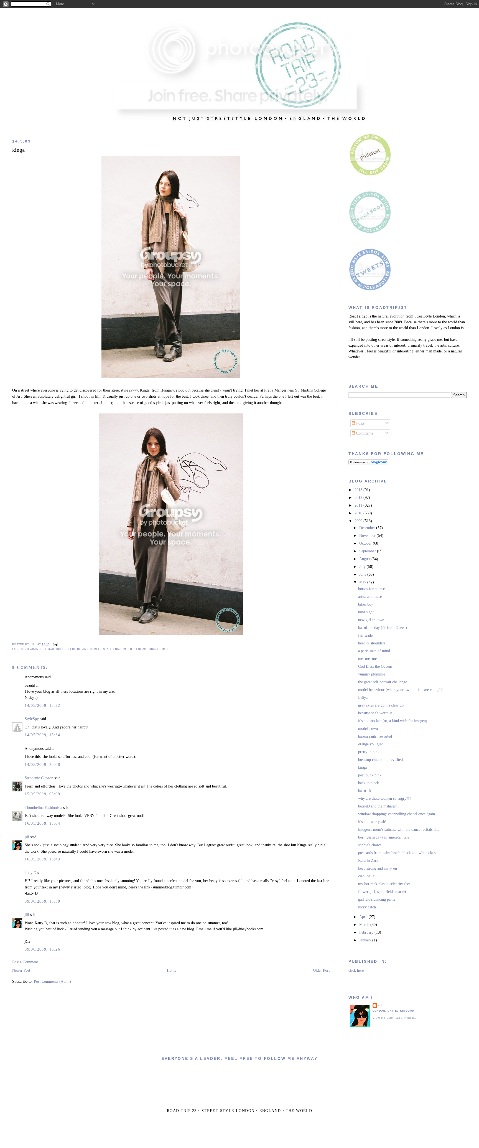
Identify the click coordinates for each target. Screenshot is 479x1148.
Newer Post (21, 970)
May (363, 582)
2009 (359, 521)
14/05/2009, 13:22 (42, 705)
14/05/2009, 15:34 (42, 735)
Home (171, 970)
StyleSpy (32, 719)
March (364, 925)
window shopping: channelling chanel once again (396, 814)
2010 (359, 513)
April (364, 917)
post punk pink (369, 775)
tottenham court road (148, 649)
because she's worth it (375, 713)
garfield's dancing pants (376, 899)
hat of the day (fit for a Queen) (382, 628)
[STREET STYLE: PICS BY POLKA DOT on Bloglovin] (368, 464)
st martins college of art (65, 649)
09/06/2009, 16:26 (42, 949)
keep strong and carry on (377, 868)
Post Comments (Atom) (52, 981)
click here (356, 970)
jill (27, 837)
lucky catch (367, 907)
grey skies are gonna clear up (381, 705)
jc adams (32, 649)
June (363, 574)
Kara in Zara (368, 861)
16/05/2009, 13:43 (42, 859)
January (365, 940)
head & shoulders (371, 643)
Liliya (363, 697)
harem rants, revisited (375, 736)
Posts (359, 423)
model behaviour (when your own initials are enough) (400, 690)
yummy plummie (371, 674)
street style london (108, 649)
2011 (359, 505)
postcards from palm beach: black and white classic (398, 853)
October (366, 543)
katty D (30, 873)
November (368, 536)
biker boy (365, 604)
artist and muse (370, 597)
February (366, 932)
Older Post (321, 970)
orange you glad (370, 744)
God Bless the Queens (375, 666)
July (363, 567)
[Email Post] (55, 644)
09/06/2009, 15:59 (42, 901)
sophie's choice (369, 845)
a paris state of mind (374, 651)
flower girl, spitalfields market (382, 892)
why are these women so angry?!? (384, 798)
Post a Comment (25, 962)
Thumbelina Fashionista (43, 808)
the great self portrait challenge (382, 682)
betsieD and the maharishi (378, 806)
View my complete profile (395, 1018)
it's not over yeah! (372, 822)
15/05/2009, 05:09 (42, 794)
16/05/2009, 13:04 (42, 823)
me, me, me (367, 659)
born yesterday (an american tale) (384, 837)
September (368, 551)
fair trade (365, 635)
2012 (359, 498)
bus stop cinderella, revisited (380, 760)
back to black (368, 783)
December (367, 528)
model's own (368, 729)
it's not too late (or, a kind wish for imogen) (392, 721)
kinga (18, 150)
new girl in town (371, 620)
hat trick (364, 791)
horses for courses (372, 589)
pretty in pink (368, 752)
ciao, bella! (367, 876)
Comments (364, 433)
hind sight (366, 612)
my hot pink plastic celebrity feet (384, 884)
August (365, 559)
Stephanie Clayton (39, 778)
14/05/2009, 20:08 (42, 765)
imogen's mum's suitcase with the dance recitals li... (398, 829)
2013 (359, 490)
